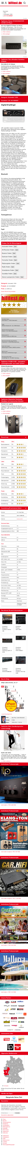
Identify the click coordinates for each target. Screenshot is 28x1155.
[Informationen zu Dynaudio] (14, 1006)
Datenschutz (6, 1140)
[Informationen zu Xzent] (10, 1030)
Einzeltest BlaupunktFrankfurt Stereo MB (6, 629)
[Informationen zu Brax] (7, 1006)
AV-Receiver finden (8, 250)
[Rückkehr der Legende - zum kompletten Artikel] (14, 424)
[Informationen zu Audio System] (13, 1002)
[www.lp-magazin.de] (10, 1050)
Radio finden (6, 267)
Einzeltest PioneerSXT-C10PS (18, 628)
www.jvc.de (19, 519)
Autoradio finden (7, 246)
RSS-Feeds (6, 1130)
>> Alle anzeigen (5, 34)
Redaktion (5, 1124)
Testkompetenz (7, 1122)
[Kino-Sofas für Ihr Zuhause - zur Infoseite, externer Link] (14, 85)
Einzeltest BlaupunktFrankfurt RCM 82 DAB (20, 671)
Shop (4, 1119)
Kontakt (5, 1143)
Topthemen (6, 1131)
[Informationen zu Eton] (13, 1009)
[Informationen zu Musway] (21, 1018)
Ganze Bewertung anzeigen (8, 291)
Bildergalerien (6, 1127)
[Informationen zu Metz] (14, 1018)
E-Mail (13, 720)
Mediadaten (6, 1137)
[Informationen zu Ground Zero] (5, 1014)
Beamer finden (6, 253)
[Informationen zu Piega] (14, 1021)
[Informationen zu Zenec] (18, 1030)
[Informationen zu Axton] (20, 1002)
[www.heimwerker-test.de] (21, 1042)
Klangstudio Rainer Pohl (14, 1097)
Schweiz (6, 1086)
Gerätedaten (6, 1125)
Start (15, 246)
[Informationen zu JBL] (25, 1014)
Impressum (6, 1135)
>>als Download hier (6, 714)
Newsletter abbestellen (7, 1115)
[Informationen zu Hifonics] (19, 1013)
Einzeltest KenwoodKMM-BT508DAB (6, 670)
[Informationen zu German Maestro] (20, 1009)
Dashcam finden (7, 257)
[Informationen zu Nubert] (7, 1022)
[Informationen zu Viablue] (21, 1026)
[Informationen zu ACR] (7, 1002)
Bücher (5, 1120)
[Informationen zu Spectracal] (7, 1026)
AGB (4, 1138)
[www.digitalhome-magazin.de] (7, 1042)
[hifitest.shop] (18, 1050)
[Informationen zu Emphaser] (21, 1006)
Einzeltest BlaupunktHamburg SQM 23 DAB (7, 650)
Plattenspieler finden (8, 263)
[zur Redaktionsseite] (3, 720)
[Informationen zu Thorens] (14, 1026)
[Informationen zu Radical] (21, 1022)
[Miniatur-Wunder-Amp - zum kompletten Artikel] (14, 387)
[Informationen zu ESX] (7, 1010)
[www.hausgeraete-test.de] (14, 1042)
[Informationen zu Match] (7, 1018)
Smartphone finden (8, 270)
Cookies (5, 1141)
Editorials (5, 1133)
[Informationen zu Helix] (12, 1014)
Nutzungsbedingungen (9, 1144)
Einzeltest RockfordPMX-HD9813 (19, 649)
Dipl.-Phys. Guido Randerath (18, 717)
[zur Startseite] (15, 3)
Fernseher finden (7, 260)
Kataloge (5, 1128)
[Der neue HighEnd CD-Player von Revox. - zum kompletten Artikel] (14, 45)
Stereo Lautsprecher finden (10, 277)
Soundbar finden (7, 274)
